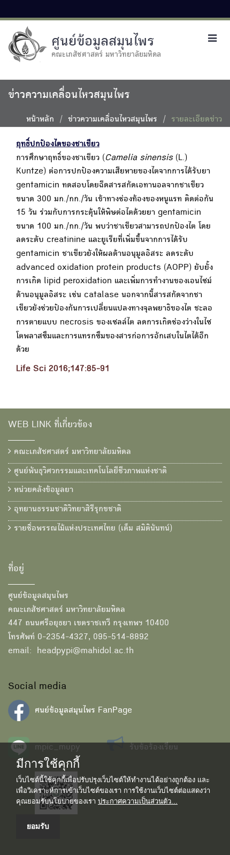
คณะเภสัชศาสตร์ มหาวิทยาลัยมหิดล (71, 452)
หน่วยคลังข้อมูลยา (42, 490)
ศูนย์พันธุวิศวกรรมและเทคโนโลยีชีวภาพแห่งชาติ (89, 471)
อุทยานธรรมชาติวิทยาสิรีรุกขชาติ (66, 509)
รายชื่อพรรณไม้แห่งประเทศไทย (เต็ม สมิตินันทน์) (91, 529)
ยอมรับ (38, 826)
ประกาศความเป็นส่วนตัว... (138, 801)
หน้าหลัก (40, 120)
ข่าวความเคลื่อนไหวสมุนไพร (112, 120)
